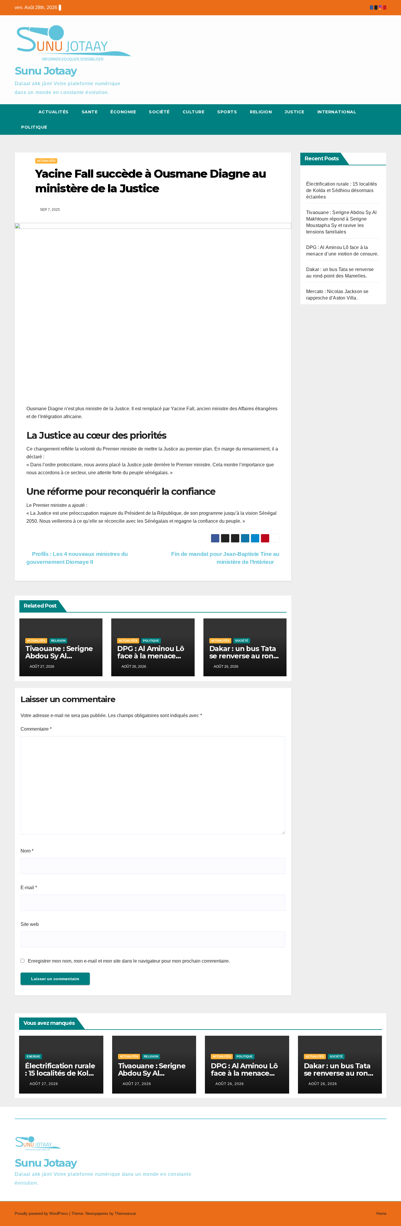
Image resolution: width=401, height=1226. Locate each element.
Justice (294, 112)
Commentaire (36, 728)
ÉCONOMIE (123, 112)
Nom (27, 850)
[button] (371, 119)
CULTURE (194, 112)
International (336, 112)
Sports (227, 112)
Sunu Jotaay (46, 70)
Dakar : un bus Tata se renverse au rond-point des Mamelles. (244, 655)
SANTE (90, 112)
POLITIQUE (34, 127)
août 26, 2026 (229, 1084)
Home (381, 1213)
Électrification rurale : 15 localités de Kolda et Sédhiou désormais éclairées (341, 190)
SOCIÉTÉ (159, 112)
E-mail (29, 887)
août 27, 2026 (44, 1084)
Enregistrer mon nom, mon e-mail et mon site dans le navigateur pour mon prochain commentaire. (129, 960)
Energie (33, 1056)
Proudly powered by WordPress (42, 1213)
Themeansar (125, 1213)
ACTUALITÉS (53, 112)
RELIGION (261, 112)
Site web (30, 924)
